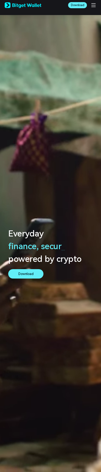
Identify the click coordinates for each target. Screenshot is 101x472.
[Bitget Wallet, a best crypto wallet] (23, 5)
